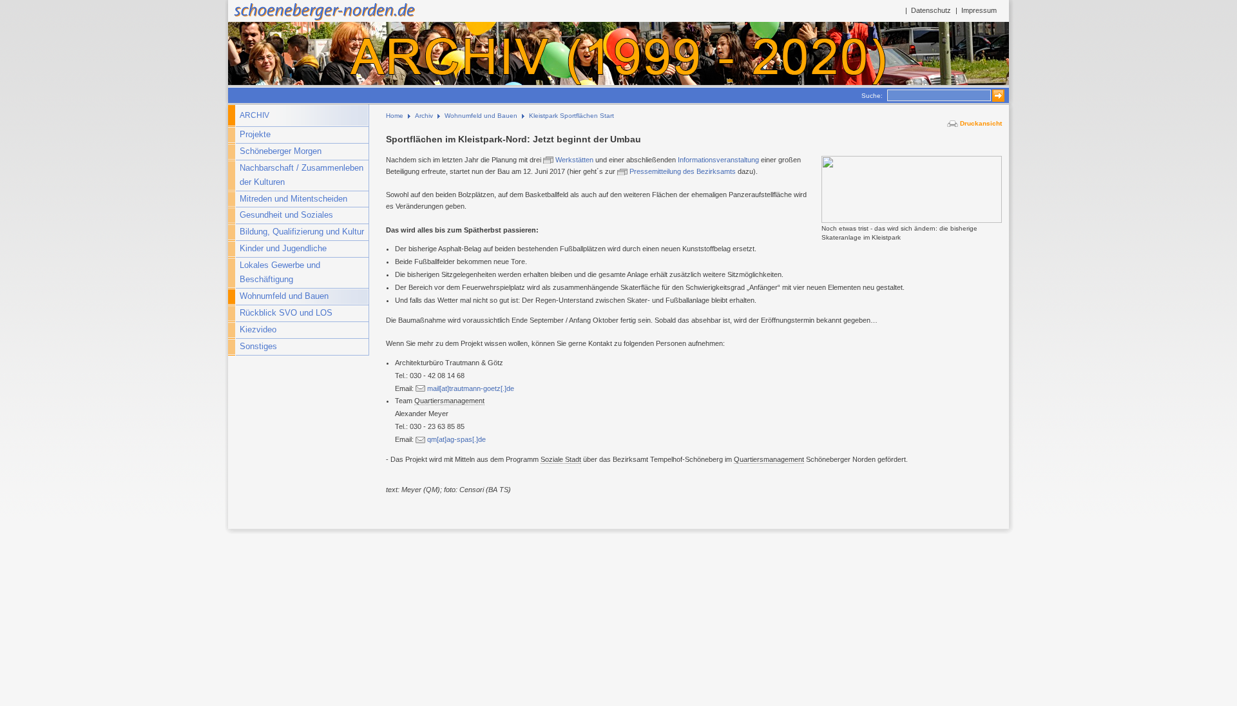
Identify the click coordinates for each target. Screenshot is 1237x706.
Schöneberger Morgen (280, 151)
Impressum (979, 10)
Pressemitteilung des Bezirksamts (682, 171)
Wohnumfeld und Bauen (284, 296)
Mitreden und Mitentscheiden (293, 199)
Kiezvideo (258, 329)
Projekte (255, 134)
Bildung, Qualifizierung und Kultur (302, 231)
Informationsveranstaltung (719, 160)
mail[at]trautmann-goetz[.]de (470, 388)
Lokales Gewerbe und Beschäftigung (280, 272)
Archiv (254, 115)
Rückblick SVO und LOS (286, 313)
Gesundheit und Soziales (286, 215)
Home (394, 115)
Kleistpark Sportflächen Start (571, 115)
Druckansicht (981, 123)
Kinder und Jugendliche (283, 248)
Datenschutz (931, 10)
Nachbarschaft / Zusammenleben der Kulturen (301, 175)
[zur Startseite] (323, 19)
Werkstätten (575, 160)
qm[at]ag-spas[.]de (456, 439)
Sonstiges (258, 346)
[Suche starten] (995, 95)
